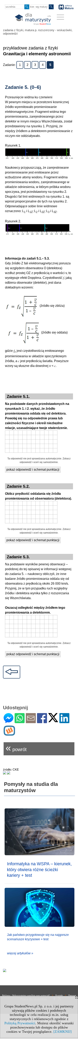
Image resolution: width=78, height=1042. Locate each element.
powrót (16, 747)
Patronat (72, 995)
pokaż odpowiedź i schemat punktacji (32, 469)
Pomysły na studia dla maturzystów (31, 787)
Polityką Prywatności (19, 1023)
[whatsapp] (20, 721)
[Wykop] (9, 734)
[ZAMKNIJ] (62, 1032)
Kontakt (59, 995)
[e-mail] (31, 721)
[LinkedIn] (64, 721)
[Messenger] (8, 721)
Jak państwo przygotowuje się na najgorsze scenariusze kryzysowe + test (38, 937)
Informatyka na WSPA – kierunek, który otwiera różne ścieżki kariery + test (39, 869)
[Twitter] (53, 720)
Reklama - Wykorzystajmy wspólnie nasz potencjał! (26, 995)
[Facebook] (42, 721)
